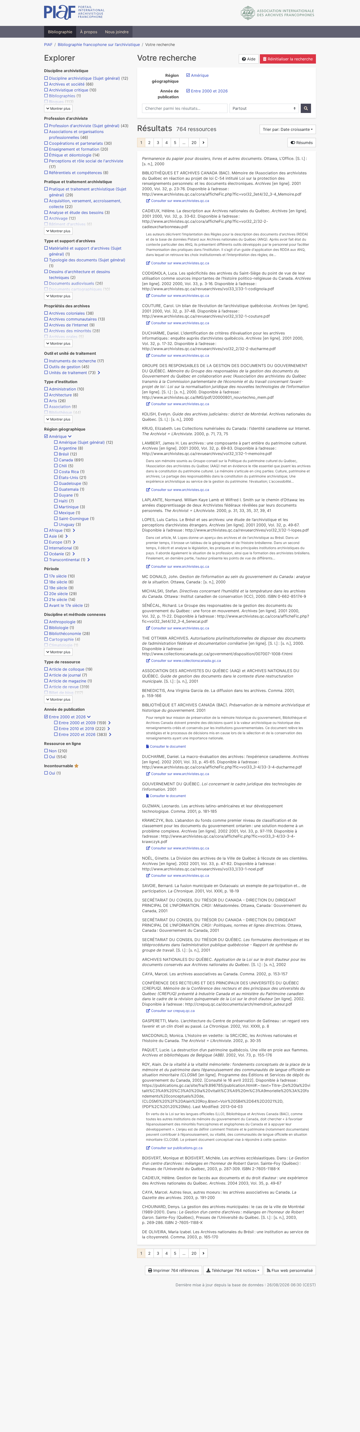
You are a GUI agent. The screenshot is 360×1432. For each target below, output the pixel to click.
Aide (250, 58)
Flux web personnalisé (291, 1270)
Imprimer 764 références (175, 1270)
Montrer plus (59, 108)
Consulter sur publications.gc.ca (177, 1148)
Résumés (304, 142)
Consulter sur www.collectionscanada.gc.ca (186, 660)
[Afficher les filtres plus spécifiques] (99, 373)
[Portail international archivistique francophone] (74, 13)
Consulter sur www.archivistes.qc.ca (180, 201)
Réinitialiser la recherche (289, 58)
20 (194, 142)
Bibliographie (60, 31)
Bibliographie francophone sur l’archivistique (99, 44)
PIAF (48, 44)
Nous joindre (117, 31)
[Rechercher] (306, 108)
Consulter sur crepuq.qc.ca (173, 1011)
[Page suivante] (203, 142)
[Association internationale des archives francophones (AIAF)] (277, 13)
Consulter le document (168, 746)
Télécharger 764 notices (233, 1270)
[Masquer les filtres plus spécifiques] (70, 436)
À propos (88, 31)
